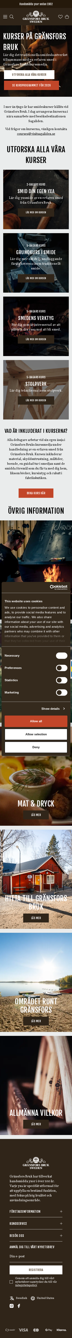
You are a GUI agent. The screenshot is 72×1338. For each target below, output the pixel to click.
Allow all (36, 721)
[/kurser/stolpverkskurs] (36, 390)
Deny (36, 747)
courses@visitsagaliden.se (36, 134)
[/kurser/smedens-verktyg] (36, 326)
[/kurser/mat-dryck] (36, 776)
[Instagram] (12, 1306)
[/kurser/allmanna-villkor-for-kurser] (36, 1085)
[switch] (61, 668)
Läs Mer (36, 918)
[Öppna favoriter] (60, 16)
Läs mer (36, 815)
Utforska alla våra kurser (29, 74)
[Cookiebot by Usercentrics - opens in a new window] (50, 587)
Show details (50, 708)
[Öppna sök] (11, 16)
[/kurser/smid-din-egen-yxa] (36, 199)
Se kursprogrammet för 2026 (31, 85)
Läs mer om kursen (36, 212)
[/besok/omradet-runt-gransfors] (36, 982)
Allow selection (36, 734)
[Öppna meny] (5, 16)
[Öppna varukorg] (66, 16)
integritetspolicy (26, 1285)
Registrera (36, 1270)
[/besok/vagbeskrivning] (36, 879)
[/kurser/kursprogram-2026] (36, 570)
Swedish (21, 1298)
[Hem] (36, 17)
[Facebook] (19, 1306)
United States (45, 1298)
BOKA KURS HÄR (36, 493)
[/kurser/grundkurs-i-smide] (36, 263)
